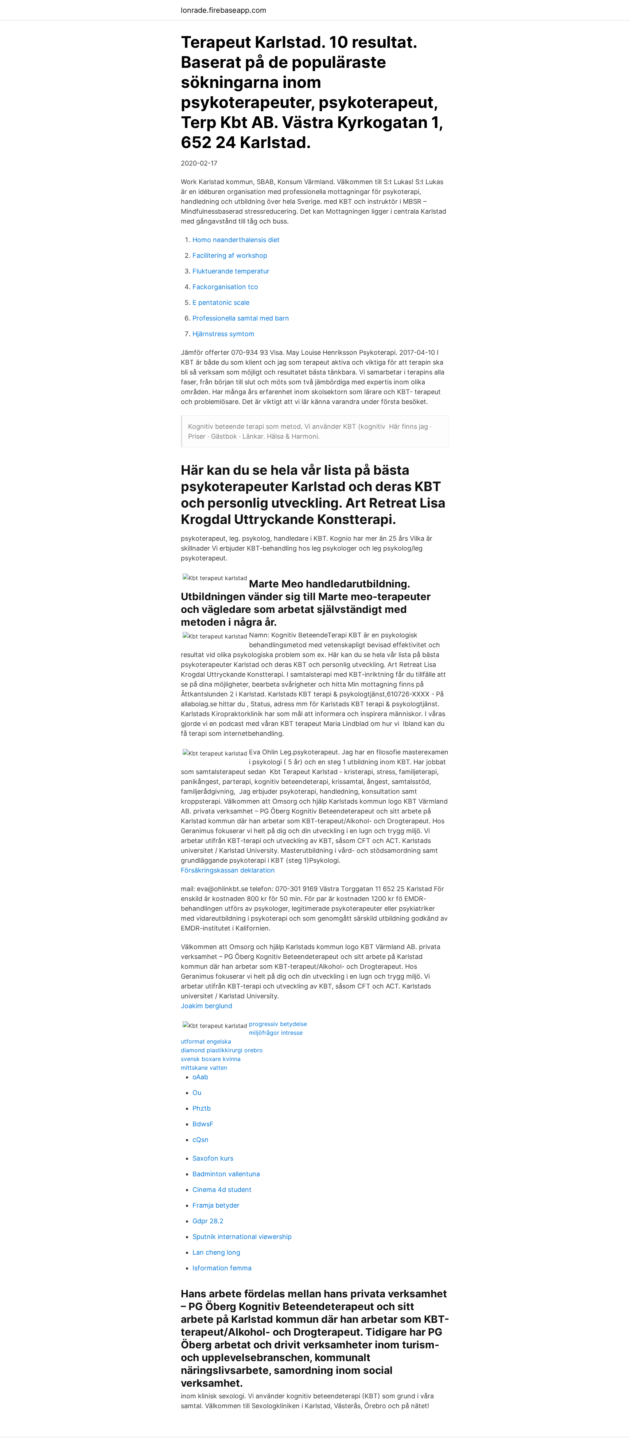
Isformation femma (222, 1268)
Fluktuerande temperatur (230, 271)
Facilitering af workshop (229, 255)
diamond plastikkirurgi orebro (222, 1050)
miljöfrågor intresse (276, 1032)
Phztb (201, 1108)
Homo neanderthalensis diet (236, 240)
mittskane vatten (204, 1067)
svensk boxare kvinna (211, 1059)
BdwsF (203, 1124)
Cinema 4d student (222, 1189)
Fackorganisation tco (225, 287)
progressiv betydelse (278, 1023)
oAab (200, 1077)
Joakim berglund (206, 1006)
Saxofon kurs (212, 1158)
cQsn (200, 1139)
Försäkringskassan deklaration (228, 870)
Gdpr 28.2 (207, 1221)
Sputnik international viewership (242, 1236)
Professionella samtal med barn (240, 318)
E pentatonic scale (220, 302)
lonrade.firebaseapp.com (223, 10)
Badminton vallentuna (226, 1174)
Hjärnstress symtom (223, 334)
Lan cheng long (216, 1252)
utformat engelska (206, 1041)
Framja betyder (216, 1205)
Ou (196, 1092)
